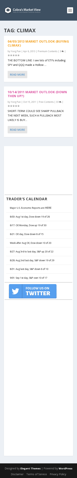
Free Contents (46, 102)
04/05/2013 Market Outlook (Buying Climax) (38, 43)
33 (57, 102)
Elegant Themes (30, 468)
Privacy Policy (58, 474)
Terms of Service (36, 474)
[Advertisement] (33, 169)
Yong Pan (16, 51)
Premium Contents (47, 51)
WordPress (65, 468)
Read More (17, 74)
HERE (48, 207)
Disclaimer (17, 474)
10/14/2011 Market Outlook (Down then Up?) (37, 94)
